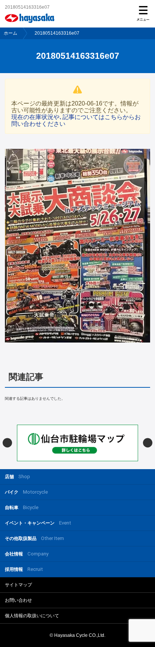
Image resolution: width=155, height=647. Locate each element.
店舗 (17, 476)
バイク (26, 492)
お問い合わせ (18, 600)
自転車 (21, 507)
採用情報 (24, 569)
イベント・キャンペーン (38, 523)
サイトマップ (18, 584)
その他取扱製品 (34, 538)
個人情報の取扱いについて (32, 615)
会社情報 (27, 554)
